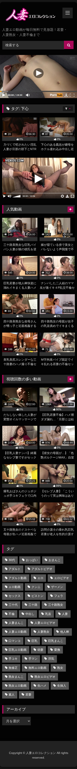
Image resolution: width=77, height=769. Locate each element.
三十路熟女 (55, 604)
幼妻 (40, 649)
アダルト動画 (18, 578)
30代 (12, 560)
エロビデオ (61, 578)
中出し (29, 614)
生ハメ (41, 685)
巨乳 (34, 640)
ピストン (37, 595)
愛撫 (57, 649)
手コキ (13, 658)
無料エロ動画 (37, 667)
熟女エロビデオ (44, 676)
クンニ (35, 587)
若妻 (28, 694)
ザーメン (57, 587)
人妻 (65, 614)
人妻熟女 (43, 631)
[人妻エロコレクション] (31, 15)
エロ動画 (15, 587)
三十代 (13, 604)
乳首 (48, 614)
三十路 (32, 604)
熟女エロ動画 (18, 685)
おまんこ (55, 560)
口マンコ (15, 640)
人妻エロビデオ (44, 622)
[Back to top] (63, 756)
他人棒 (64, 631)
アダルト (15, 569)
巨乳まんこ (55, 640)
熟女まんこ (16, 676)
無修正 (13, 667)
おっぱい (32, 560)
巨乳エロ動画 (18, 649)
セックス (15, 595)
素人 (12, 694)
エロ (40, 578)
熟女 (60, 667)
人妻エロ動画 (18, 631)
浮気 (51, 658)
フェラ (58, 595)
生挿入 (61, 685)
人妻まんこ (16, 622)
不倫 (12, 614)
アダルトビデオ (41, 569)
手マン (32, 658)
